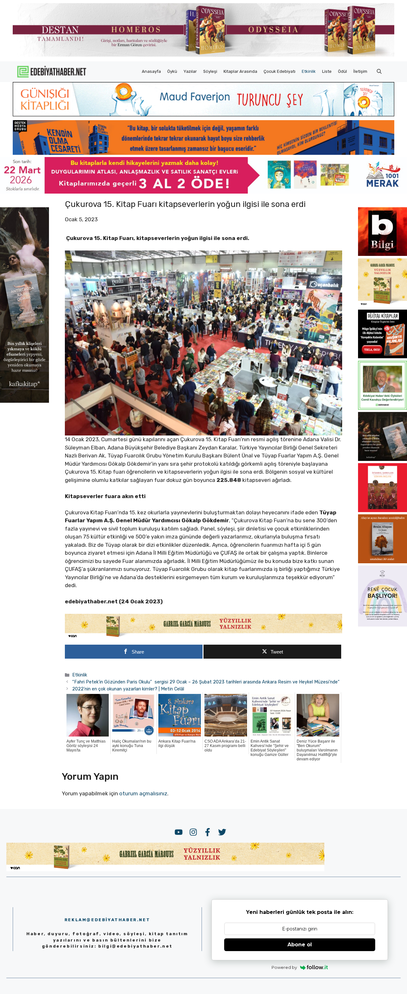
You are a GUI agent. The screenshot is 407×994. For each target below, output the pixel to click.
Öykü (172, 71)
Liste (327, 71)
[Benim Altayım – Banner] (382, 561)
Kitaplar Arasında (240, 71)
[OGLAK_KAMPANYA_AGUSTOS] (382, 510)
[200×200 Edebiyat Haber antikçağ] (382, 459)
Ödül (342, 71)
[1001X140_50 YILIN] (203, 55)
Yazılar (190, 71)
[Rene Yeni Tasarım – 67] (382, 624)
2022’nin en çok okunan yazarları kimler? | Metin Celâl (128, 689)
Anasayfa (151, 71)
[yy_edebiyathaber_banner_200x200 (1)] (382, 305)
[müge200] (382, 356)
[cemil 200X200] (382, 408)
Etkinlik (309, 71)
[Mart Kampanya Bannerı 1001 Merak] (203, 192)
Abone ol (299, 945)
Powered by (284, 967)
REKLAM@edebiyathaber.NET (107, 919)
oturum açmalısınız (143, 793)
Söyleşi (210, 71)
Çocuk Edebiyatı (279, 71)
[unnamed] (382, 254)
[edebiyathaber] (203, 153)
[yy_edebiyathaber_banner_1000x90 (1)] (203, 637)
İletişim (360, 71)
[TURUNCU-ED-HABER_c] (203, 114)
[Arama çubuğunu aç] (379, 71)
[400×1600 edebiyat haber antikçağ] (24, 400)
